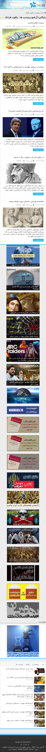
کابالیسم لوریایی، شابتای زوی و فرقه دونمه (26, 202)
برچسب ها (19, 664)
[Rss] (28, 744)
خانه (42, 13)
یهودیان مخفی (28, 115)
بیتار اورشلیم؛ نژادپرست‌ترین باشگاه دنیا (20, 677)
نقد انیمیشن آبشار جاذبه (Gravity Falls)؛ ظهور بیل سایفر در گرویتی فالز (17, 695)
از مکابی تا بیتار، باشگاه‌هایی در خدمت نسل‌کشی (20, 687)
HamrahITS (27, 742)
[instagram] (24, 744)
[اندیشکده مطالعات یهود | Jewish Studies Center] (23, 4)
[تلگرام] (21, 744)
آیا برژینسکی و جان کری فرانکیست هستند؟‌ (26, 111)
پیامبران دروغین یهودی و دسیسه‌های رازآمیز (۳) (24, 67)
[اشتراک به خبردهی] (0, 18)
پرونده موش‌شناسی (36, 23)
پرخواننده (36, 664)
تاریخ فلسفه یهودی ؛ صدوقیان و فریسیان (19, 703)
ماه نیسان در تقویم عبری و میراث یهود (25, 265)
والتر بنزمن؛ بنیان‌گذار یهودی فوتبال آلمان (19, 669)
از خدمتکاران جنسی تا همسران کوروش (24, 313)
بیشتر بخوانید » (38, 59)
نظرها (28, 664)
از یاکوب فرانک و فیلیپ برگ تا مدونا (29, 157)
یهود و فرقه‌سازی (27, 71)
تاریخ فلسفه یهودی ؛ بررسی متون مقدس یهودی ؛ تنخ (17, 713)
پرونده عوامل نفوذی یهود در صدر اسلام (24, 337)
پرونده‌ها (30, 26)
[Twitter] (26, 744)
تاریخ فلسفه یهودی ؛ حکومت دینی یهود (20, 720)
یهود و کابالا (29, 161)
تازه (43, 664)
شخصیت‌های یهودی (22, 26)
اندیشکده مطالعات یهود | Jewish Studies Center (20, 748)
